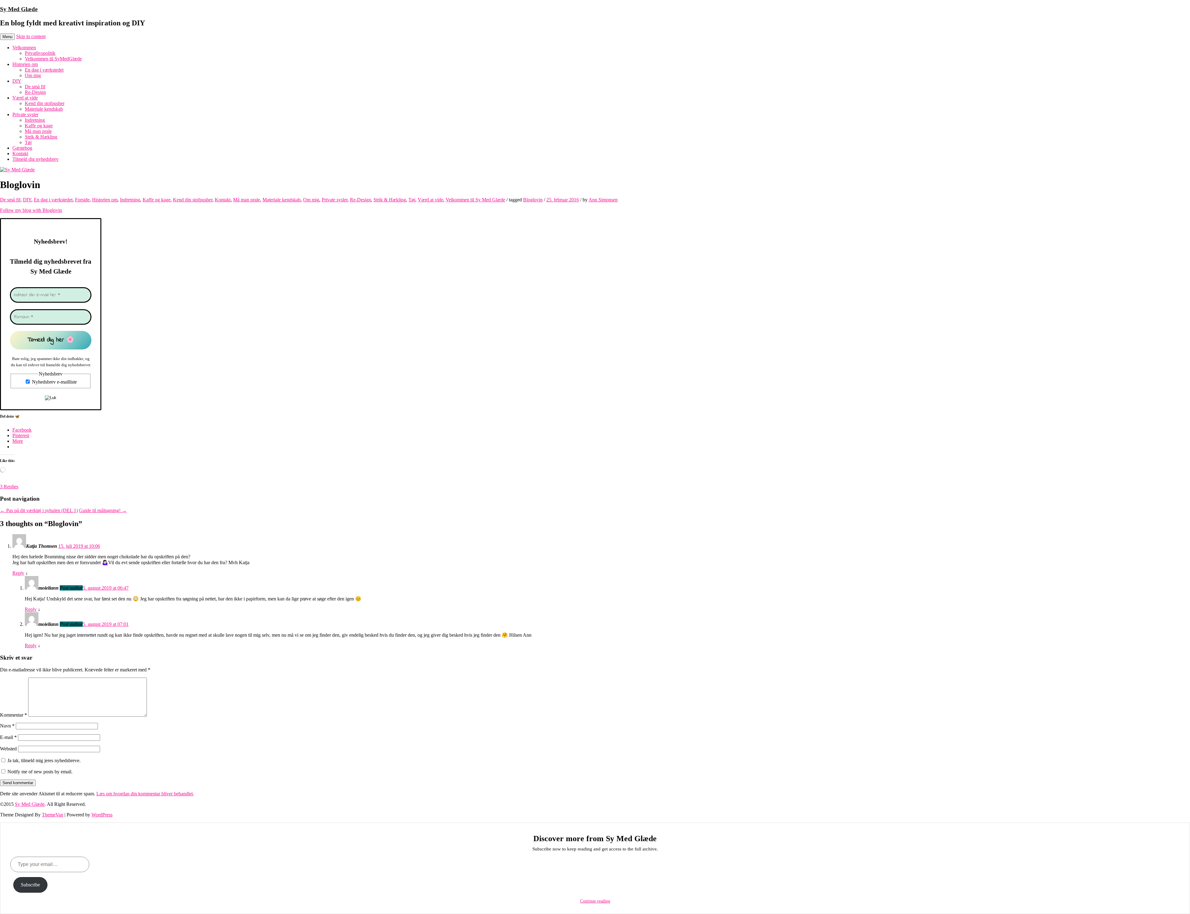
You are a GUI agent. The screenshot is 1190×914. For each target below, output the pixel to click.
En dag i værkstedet (44, 70)
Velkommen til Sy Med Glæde (475, 199)
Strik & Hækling (41, 136)
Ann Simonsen (603, 199)
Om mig (33, 75)
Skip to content (31, 36)
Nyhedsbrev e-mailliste (54, 381)
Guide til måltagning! (103, 510)
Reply (18, 573)
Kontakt (20, 153)
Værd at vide (25, 97)
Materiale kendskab (44, 109)
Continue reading (595, 901)
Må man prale (38, 131)
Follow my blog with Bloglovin (31, 210)
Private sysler (25, 114)
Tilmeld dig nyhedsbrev (35, 159)
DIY (16, 81)
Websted (8, 748)
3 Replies (9, 486)
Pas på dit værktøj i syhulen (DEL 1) (39, 510)
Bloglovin (533, 199)
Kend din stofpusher (44, 103)
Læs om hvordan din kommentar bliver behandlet (144, 793)
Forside (82, 199)
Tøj (28, 142)
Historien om (25, 64)
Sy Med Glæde (18, 9)
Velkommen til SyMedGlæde (53, 58)
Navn (7, 725)
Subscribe (30, 884)
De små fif (35, 86)
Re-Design (35, 92)
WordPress (101, 814)
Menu (7, 36)
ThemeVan (52, 814)
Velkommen (24, 47)
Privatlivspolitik (40, 53)
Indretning (35, 120)
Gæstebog (22, 148)
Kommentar (13, 715)
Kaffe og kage (39, 125)
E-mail (8, 737)
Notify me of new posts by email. (40, 771)
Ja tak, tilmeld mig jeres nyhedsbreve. (43, 760)
